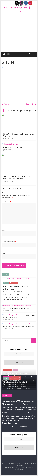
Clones (16, 404)
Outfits (23, 412)
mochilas (13, 409)
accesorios (5, 401)
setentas (18, 420)
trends (8, 427)
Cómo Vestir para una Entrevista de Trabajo (18, 135)
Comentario (6, 201)
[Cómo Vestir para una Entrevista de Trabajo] (19, 115)
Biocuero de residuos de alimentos (15, 288)
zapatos (23, 426)
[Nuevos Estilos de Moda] (10, 144)
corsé (20, 404)
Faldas (23, 407)
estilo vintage (14, 407)
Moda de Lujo (23, 409)
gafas (31, 407)
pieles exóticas (10, 416)
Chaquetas (7, 404)
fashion (28, 407)
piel (3, 415)
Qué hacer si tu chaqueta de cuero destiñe (18, 307)
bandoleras (12, 401)
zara (28, 427)
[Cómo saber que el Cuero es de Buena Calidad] (18, 324)
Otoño (16, 413)
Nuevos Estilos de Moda (13, 147)
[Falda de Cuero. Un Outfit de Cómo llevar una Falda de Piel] (9, 155)
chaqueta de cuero (29, 401)
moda (18, 409)
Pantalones (32, 413)
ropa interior (5, 420)
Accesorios (7, 377)
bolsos (19, 400)
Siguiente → (31, 104)
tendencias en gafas (23, 424)
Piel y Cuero (13, 283)
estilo (8, 407)
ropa (31, 418)
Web (3, 253)
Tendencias (10, 423)
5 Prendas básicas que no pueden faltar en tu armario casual (18, 376)
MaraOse (17, 291)
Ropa (15, 370)
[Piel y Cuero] (4, 54)
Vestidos (13, 427)
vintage (18, 427)
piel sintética (29, 416)
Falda (19, 407)
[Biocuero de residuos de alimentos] (19, 279)
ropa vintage (12, 420)
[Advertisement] (19, 32)
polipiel (4, 418)
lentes (7, 409)
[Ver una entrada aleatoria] (34, 54)
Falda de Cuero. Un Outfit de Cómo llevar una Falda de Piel (18, 177)
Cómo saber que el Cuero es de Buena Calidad (18, 326)
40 (14, 181)
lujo (10, 409)
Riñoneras (26, 418)
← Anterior (6, 104)
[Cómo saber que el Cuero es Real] (13, 315)
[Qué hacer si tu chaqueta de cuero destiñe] (16, 306)
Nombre (5, 230)
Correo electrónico (9, 242)
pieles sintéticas (20, 416)
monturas (11, 413)
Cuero (6, 283)
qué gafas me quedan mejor (14, 418)
